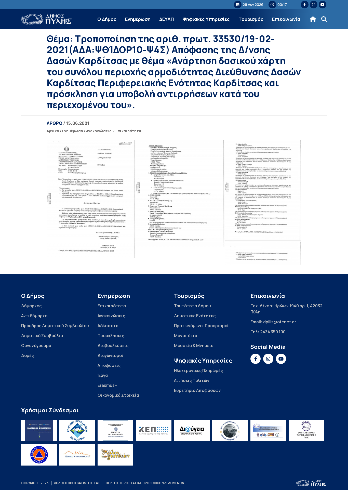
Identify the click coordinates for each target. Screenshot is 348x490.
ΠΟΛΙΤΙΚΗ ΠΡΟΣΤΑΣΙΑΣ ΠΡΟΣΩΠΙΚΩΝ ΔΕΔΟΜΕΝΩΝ (145, 483)
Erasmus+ (107, 385)
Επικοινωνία (286, 19)
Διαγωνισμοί (110, 355)
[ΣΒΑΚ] (268, 430)
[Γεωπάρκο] (230, 430)
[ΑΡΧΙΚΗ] (313, 19)
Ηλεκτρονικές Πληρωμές (198, 370)
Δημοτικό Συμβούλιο (42, 335)
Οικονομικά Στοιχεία (118, 395)
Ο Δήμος (106, 19)
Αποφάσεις (109, 365)
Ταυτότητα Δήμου (192, 306)
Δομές (27, 355)
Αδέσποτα (108, 325)
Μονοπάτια (185, 335)
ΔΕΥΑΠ (166, 19)
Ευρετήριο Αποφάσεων (197, 390)
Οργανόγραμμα (36, 345)
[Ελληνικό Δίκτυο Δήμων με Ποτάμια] (77, 430)
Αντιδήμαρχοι (35, 316)
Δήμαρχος (31, 306)
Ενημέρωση (138, 19)
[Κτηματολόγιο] (77, 455)
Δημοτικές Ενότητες (195, 316)
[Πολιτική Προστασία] (39, 455)
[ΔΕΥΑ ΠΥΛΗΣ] (306, 430)
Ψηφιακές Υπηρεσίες (206, 19)
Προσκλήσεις (111, 335)
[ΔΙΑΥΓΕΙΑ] (192, 430)
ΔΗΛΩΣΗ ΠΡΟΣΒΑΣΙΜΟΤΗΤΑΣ (77, 483)
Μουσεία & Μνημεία (193, 345)
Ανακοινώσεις (99, 130)
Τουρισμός (250, 19)
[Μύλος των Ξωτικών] (115, 455)
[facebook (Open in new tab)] (305, 4)
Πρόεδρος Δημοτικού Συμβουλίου (55, 325)
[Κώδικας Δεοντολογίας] (115, 430)
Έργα (103, 375)
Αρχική (53, 130)
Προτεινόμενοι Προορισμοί (201, 325)
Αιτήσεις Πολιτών (191, 380)
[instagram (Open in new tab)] (313, 4)
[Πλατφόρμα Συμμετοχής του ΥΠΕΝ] (39, 430)
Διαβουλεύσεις (113, 345)
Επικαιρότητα (128, 130)
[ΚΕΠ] (153, 430)
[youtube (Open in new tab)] (322, 4)
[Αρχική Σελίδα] (46, 19)
